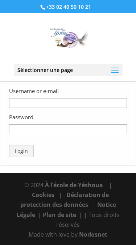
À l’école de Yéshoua (74, 185)
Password (21, 117)
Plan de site (59, 215)
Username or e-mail (34, 91)
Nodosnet (93, 234)
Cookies (43, 195)
